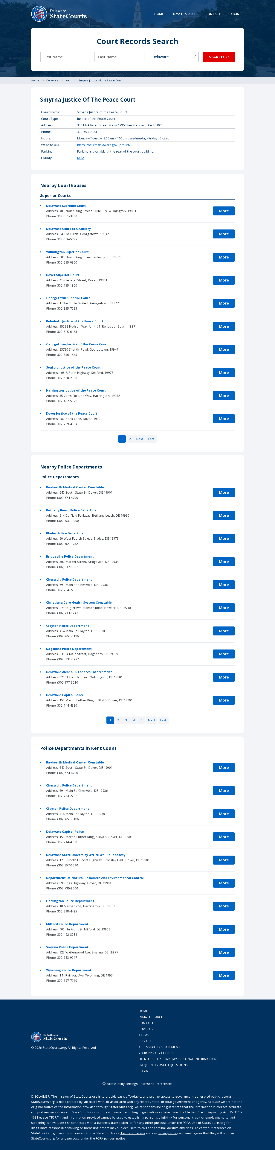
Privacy (145, 1041)
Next (139, 439)
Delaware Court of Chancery (68, 229)
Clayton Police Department (67, 626)
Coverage (146, 1029)
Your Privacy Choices (156, 1053)
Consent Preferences (156, 1084)
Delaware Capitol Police (65, 695)
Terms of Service (132, 1133)
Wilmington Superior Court (67, 252)
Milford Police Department (67, 924)
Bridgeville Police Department (70, 556)
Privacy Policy (168, 1133)
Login (234, 14)
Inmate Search (184, 14)
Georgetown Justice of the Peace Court (77, 344)
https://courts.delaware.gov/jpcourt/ (103, 145)
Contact (213, 14)
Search (216, 56)
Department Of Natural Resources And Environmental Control (95, 878)
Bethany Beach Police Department (73, 510)
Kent (80, 158)
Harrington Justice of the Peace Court (76, 390)
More (224, 210)
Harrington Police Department (70, 901)
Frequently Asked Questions (163, 1065)
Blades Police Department (66, 533)
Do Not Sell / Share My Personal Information (178, 1059)
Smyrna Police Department (67, 947)
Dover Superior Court (62, 275)
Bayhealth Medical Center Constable (75, 487)
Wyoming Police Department (68, 970)
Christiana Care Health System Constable (79, 602)
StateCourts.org (59, 14)
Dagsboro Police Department (69, 649)
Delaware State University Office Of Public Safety (86, 855)
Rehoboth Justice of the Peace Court (74, 321)
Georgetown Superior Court (68, 298)
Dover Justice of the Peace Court (71, 413)
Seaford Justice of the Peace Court (73, 367)
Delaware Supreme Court (66, 206)
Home (159, 14)
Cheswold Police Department (69, 579)
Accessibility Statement (159, 1047)
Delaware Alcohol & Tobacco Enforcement (79, 672)
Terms (144, 1035)
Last (151, 439)
